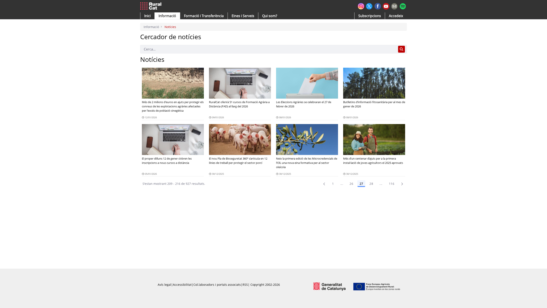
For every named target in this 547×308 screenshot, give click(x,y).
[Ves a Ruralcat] (151, 6)
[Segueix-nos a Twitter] (369, 6)
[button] (147, 15)
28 (371, 184)
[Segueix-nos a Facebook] (377, 6)
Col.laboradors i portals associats (217, 285)
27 (361, 184)
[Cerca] (401, 49)
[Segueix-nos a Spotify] (402, 6)
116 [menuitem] (391, 184)
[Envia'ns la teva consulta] (394, 6)
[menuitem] (204, 15)
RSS (245, 285)
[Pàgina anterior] (324, 183)
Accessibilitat (182, 285)
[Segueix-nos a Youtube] (386, 6)
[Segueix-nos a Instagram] (361, 6)
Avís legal (164, 285)
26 (351, 184)
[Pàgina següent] (402, 183)
